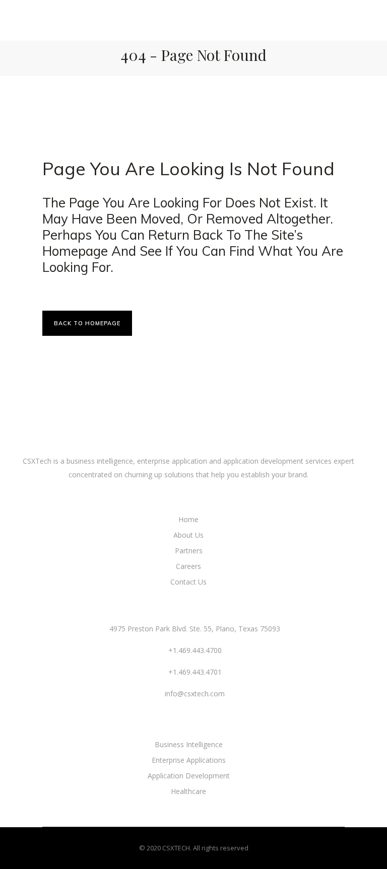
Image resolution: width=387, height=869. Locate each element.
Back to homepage (87, 323)
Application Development (189, 775)
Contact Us (188, 582)
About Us (188, 535)
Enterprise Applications (189, 760)
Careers (188, 566)
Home (188, 519)
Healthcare (188, 791)
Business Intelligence (189, 744)
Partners (189, 550)
